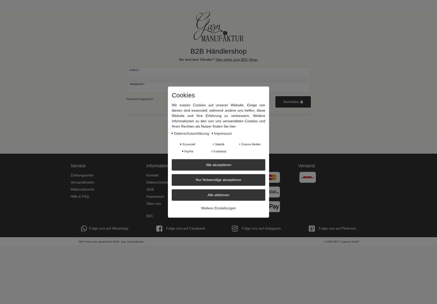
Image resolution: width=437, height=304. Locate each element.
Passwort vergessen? (139, 98)
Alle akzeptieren (218, 165)
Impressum (155, 196)
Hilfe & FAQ (80, 196)
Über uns (153, 203)
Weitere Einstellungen (218, 208)
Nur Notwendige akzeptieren (218, 180)
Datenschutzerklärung (164, 182)
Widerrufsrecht (82, 189)
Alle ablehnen (218, 195)
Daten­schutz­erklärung (192, 133)
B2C (149, 216)
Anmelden (291, 102)
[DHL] (307, 177)
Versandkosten (82, 182)
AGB (150, 189)
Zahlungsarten (82, 175)
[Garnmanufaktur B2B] (218, 27)
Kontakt (152, 175)
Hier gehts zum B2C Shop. (237, 59)
